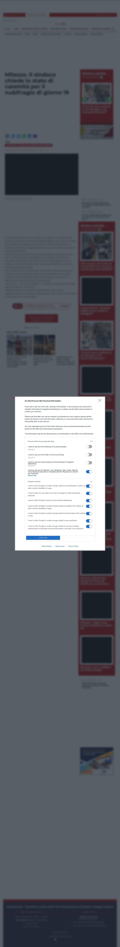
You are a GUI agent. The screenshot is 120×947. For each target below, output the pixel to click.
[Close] (100, 401)
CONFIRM (43, 538)
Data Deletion (47, 546)
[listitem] (60, 441)
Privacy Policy (73, 546)
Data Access (60, 546)
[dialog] (60, 474)
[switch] (89, 446)
